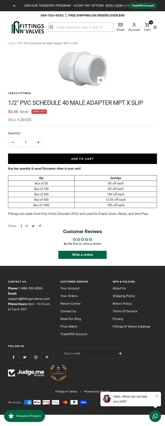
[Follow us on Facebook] (13, 357)
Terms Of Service (125, 311)
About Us (119, 288)
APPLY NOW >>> (117, 5)
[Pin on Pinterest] (27, 225)
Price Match (68, 326)
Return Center (70, 303)
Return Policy (122, 303)
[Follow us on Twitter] (24, 357)
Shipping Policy (124, 296)
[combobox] (81, 27)
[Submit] (52, 27)
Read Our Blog (70, 319)
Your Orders (69, 296)
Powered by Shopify (97, 391)
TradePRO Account (143, 5)
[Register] (120, 353)
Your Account (69, 288)
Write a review (82, 255)
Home (11, 43)
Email (120, 27)
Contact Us (68, 311)
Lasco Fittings (19, 93)
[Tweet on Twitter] (33, 225)
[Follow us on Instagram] (35, 357)
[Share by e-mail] (39, 225)
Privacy (118, 319)
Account (134, 30)
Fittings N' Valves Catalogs (131, 326)
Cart (147, 27)
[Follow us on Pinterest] (46, 357)
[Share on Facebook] (21, 225)
